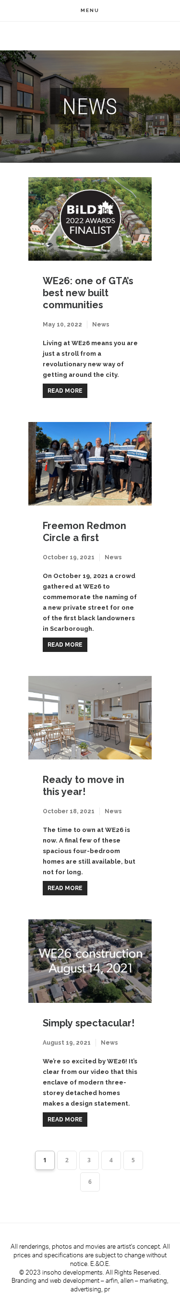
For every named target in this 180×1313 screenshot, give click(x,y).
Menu (90, 10)
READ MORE (65, 390)
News (100, 324)
